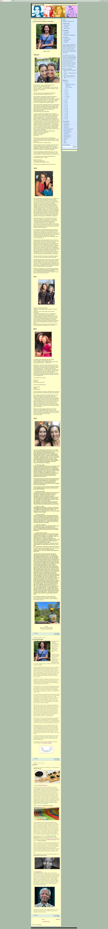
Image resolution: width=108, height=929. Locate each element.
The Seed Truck (67, 25)
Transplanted (66, 40)
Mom (65, 142)
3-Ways (65, 127)
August (66, 83)
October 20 (66, 33)
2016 (65, 107)
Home (43, 919)
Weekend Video (67, 135)
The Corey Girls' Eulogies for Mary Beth (43, 21)
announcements (67, 136)
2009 (65, 117)
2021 (65, 99)
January (66, 97)
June (66, 90)
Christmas (66, 138)
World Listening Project (52, 839)
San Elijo (65, 133)
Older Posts (58, 919)
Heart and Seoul (67, 28)
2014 (65, 110)
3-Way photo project (67, 128)
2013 (65, 111)
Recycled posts (67, 130)
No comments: (56, 915)
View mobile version (46, 921)
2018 (65, 104)
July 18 (35, 764)
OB (64, 141)
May (66, 91)
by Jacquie (66, 124)
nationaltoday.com (39, 871)
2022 (65, 81)
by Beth (65, 125)
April (66, 93)
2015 (65, 108)
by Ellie (58, 634)
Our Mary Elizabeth (38, 639)
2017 (65, 105)
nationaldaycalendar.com (42, 785)
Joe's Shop (66, 26)
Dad (64, 139)
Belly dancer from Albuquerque (69, 35)
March (66, 94)
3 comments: (56, 758)
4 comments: (56, 633)
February (67, 96)
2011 (65, 114)
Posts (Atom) (39, 924)
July (66, 88)
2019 (65, 102)
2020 (65, 101)
